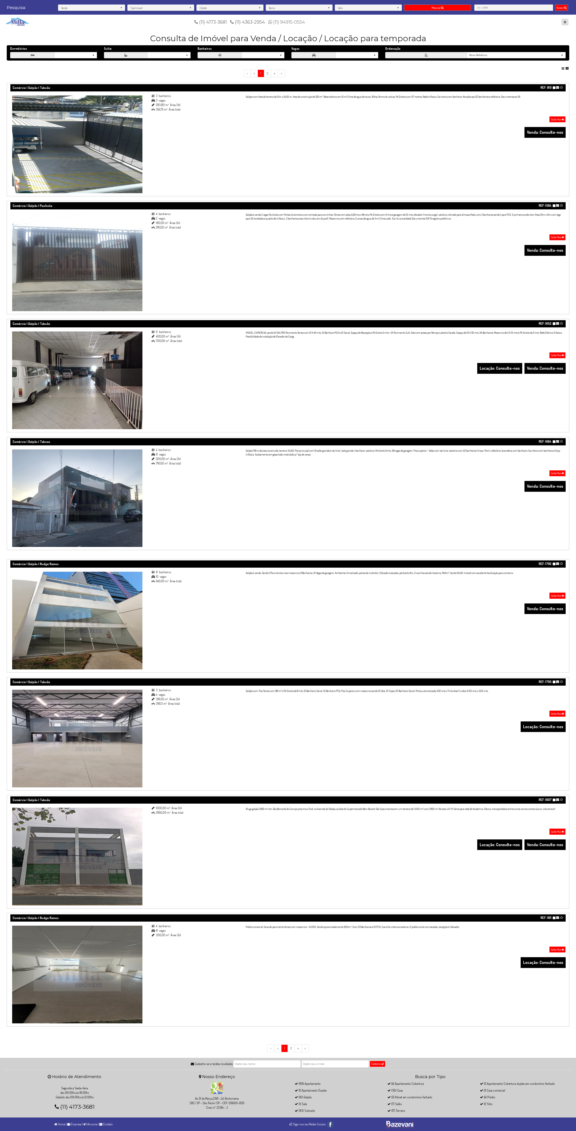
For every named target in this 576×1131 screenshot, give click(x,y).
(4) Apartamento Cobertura (407, 1084)
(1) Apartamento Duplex (312, 1090)
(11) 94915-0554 (288, 22)
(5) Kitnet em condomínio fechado (411, 1097)
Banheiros (205, 48)
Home (61, 1124)
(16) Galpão (305, 1097)
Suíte (108, 48)
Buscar (560, 7)
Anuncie (92, 1124)
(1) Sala (302, 1104)
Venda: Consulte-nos (545, 132)
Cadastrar (376, 1063)
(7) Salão (396, 1104)
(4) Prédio (489, 1097)
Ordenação (392, 48)
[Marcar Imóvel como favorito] (561, 87)
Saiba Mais (556, 119)
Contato (107, 1124)
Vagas (295, 48)
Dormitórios (18, 48)
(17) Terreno (398, 1111)
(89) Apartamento (309, 1084)
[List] (563, 68)
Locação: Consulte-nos (500, 368)
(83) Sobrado (306, 1111)
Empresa (75, 1124)
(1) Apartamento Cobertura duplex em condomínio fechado (519, 1084)
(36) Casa (397, 1090)
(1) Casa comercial (494, 1090)
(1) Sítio (488, 1104)
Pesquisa (436, 7)
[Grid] (567, 68)
